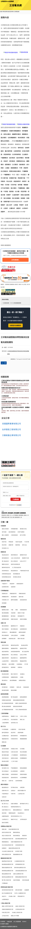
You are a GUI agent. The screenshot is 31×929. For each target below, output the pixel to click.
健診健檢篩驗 (5, 613)
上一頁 (4, 363)
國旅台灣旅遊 (5, 528)
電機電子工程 (14, 716)
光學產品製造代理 (19, 909)
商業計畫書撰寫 (6, 245)
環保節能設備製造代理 (7, 870)
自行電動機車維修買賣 (7, 709)
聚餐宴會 (11, 541)
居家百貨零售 (5, 645)
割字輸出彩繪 (14, 787)
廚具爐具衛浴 (5, 667)
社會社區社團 (14, 752)
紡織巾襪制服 (14, 803)
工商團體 (22, 635)
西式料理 (4, 545)
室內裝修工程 (5, 768)
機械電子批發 (25, 558)
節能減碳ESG (21, 896)
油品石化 (4, 896)
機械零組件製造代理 (7, 861)
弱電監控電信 (22, 680)
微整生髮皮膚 (14, 619)
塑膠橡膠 (13, 667)
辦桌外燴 (4, 541)
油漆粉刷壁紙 (18, 780)
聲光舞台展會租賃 (6, 706)
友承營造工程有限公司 (11, 429)
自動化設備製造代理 (18, 874)
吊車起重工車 (5, 600)
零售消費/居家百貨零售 (8, 11)
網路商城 (4, 664)
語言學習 (13, 732)
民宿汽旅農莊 (21, 532)
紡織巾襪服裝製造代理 (16, 842)
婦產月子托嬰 (21, 613)
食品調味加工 (21, 813)
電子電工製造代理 (6, 880)
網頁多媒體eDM (22, 790)
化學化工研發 (23, 716)
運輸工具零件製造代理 (7, 906)
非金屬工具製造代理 (17, 912)
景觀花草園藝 (5, 774)
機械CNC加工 (14, 819)
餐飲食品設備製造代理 (7, 877)
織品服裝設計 (5, 787)
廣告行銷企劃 (21, 638)
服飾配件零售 (23, 648)
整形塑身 (13, 616)
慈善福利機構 (5, 748)
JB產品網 (9, 921)
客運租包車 (5, 593)
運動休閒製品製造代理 (14, 848)
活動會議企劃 (12, 638)
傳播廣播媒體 (23, 738)
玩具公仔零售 (23, 654)
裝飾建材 (24, 835)
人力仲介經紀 (14, 761)
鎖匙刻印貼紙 (5, 752)
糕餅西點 (17, 545)
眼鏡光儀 (4, 829)
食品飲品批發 (5, 555)
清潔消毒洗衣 (5, 758)
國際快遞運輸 (14, 600)
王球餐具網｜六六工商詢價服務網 (12, 303)
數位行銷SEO (14, 674)
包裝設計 (13, 790)
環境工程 (22, 719)
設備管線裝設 (5, 716)
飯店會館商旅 (12, 532)
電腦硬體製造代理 (17, 854)
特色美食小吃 (5, 548)
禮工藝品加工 (5, 806)
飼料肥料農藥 (5, 690)
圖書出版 (4, 742)
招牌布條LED (5, 790)
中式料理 (26, 541)
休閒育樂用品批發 (6, 573)
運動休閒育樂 (5, 658)
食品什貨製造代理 (6, 835)
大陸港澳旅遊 (14, 535)
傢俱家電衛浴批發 (6, 577)
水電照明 (22, 771)
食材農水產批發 (17, 577)
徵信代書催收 (5, 629)
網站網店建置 (5, 674)
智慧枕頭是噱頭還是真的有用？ (15, 390)
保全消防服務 (23, 752)
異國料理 (11, 545)
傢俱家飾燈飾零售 (15, 651)
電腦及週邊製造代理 (7, 867)
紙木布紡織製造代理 (7, 893)
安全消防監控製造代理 (7, 845)
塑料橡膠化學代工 (24, 803)
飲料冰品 (24, 545)
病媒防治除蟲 (14, 758)
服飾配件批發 (23, 555)
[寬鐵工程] (8, 464)
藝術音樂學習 (14, 735)
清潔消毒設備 (25, 880)
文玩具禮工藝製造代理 (7, 851)
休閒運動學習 (23, 735)
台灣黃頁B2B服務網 (7, 1)
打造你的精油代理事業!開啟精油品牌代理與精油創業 (15, 382)
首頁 (1, 11)
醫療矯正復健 (5, 609)
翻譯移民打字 (14, 626)
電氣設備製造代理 (6, 874)
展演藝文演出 (23, 528)
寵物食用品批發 (6, 567)
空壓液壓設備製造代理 (21, 870)
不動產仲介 (5, 583)
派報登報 (22, 787)
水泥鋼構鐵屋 (23, 777)
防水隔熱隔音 (14, 771)
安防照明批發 (5, 570)
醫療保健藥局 (5, 648)
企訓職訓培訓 (5, 735)
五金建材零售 (5, 661)
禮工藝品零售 (25, 651)
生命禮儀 (22, 748)
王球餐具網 (15, 397)
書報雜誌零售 (14, 648)
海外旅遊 (4, 532)
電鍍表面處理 (12, 813)
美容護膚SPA (21, 616)
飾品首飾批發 (14, 570)
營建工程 (4, 780)
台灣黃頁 (2, 921)
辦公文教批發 (14, 561)
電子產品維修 (14, 697)
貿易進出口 (5, 632)
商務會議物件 (20, 583)
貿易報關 (4, 603)
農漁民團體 (14, 690)
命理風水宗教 (14, 748)
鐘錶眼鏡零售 (23, 658)
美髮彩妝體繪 (23, 619)
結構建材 (4, 848)
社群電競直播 (5, 677)
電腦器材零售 (23, 661)
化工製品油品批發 (16, 567)
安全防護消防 (14, 719)
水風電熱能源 (5, 899)
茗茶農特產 (5, 687)
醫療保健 (26, 810)
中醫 (12, 609)
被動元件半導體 (15, 915)
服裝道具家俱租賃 (17, 706)
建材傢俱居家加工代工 (16, 816)
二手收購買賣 (14, 755)
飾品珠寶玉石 (14, 658)
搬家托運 (21, 596)
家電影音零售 (14, 661)
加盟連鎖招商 (23, 629)
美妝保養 (4, 813)
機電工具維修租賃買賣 (21, 703)
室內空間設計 (5, 771)
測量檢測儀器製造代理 (7, 909)
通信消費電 (11, 664)
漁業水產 (19, 687)
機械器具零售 (5, 654)
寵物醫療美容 (5, 616)
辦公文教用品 (14, 654)
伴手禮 (26, 664)
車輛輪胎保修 (5, 596)
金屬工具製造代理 (19, 906)
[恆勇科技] (8, 268)
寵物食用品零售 (15, 645)
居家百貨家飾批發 (15, 564)
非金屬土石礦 (12, 896)
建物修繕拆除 (14, 777)
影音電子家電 (18, 851)
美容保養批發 (14, 555)
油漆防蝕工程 (14, 722)
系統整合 (22, 674)
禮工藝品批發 (5, 561)
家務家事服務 (23, 774)
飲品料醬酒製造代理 (14, 829)
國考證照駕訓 (5, 732)
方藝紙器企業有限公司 (11, 435)
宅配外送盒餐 (18, 541)
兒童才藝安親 (21, 729)
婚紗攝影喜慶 (5, 755)
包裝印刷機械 (16, 880)
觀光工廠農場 (5, 535)
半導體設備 (5, 883)
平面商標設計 (5, 793)
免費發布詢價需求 (15, 325)
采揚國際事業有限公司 (11, 423)
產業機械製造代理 (19, 864)
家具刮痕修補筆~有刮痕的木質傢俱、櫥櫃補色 (15, 409)
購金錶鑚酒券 (13, 632)
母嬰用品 (20, 667)
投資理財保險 (5, 586)
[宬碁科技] (8, 292)
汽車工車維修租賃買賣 (21, 709)
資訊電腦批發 (16, 573)
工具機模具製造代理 (19, 861)
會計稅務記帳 (14, 629)
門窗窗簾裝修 (14, 768)
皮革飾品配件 (23, 819)
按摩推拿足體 (5, 619)
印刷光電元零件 (6, 912)
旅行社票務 (23, 535)
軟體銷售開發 (14, 677)
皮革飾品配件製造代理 (7, 838)
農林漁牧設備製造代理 (20, 867)
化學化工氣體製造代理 (20, 893)
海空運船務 (14, 596)
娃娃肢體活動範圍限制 (15, 403)
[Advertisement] (15, 368)
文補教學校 (13, 729)
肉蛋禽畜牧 (26, 687)
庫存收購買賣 (5, 635)
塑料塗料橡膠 (18, 890)
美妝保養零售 (5, 651)
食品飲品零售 (24, 645)
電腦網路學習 (5, 738)
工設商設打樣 (21, 793)
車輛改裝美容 (22, 593)
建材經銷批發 (5, 558)
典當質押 (12, 583)
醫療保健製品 (16, 832)
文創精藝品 (19, 664)
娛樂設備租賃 (23, 697)
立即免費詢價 (15, 260)
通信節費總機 (13, 680)
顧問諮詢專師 (22, 632)
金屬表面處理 (5, 816)
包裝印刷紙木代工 (6, 810)
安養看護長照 (23, 609)
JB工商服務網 (17, 921)
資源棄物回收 (23, 755)
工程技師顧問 (5, 722)
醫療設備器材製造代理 (21, 877)
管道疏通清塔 (5, 777)
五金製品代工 (5, 819)
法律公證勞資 (14, 635)
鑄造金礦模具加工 (17, 810)
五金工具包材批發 (15, 558)
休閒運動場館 (14, 528)
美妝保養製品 (16, 835)
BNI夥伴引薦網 (4, 924)
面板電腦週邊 (5, 697)
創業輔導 (4, 638)
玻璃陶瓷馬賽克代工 (16, 806)
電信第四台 (5, 680)
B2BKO (24, 921)
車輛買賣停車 (13, 593)
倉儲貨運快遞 (23, 600)
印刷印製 (13, 793)
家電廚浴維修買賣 (6, 700)
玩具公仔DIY (23, 561)
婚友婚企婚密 (5, 761)
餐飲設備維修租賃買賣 (18, 700)
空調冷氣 (11, 780)
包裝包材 (4, 797)
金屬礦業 (26, 890)
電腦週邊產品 (5, 842)
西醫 (16, 609)
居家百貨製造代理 (6, 832)
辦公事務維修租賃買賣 (7, 703)
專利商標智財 (5, 626)
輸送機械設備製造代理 (7, 864)
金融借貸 (13, 586)
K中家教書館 (5, 729)
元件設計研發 (5, 915)
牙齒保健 (13, 613)
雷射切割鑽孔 (5, 822)
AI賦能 (21, 677)
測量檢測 (22, 626)
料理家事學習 (14, 738)
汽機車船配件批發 (24, 570)
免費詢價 (16, 499)
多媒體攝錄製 (23, 758)
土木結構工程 (5, 719)
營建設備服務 (23, 768)
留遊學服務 (20, 732)
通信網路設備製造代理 (21, 838)
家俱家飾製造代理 (19, 845)
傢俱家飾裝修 (14, 774)
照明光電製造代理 (6, 854)
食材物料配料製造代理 (7, 890)
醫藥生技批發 (5, 564)
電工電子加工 (5, 803)
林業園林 (12, 687)
